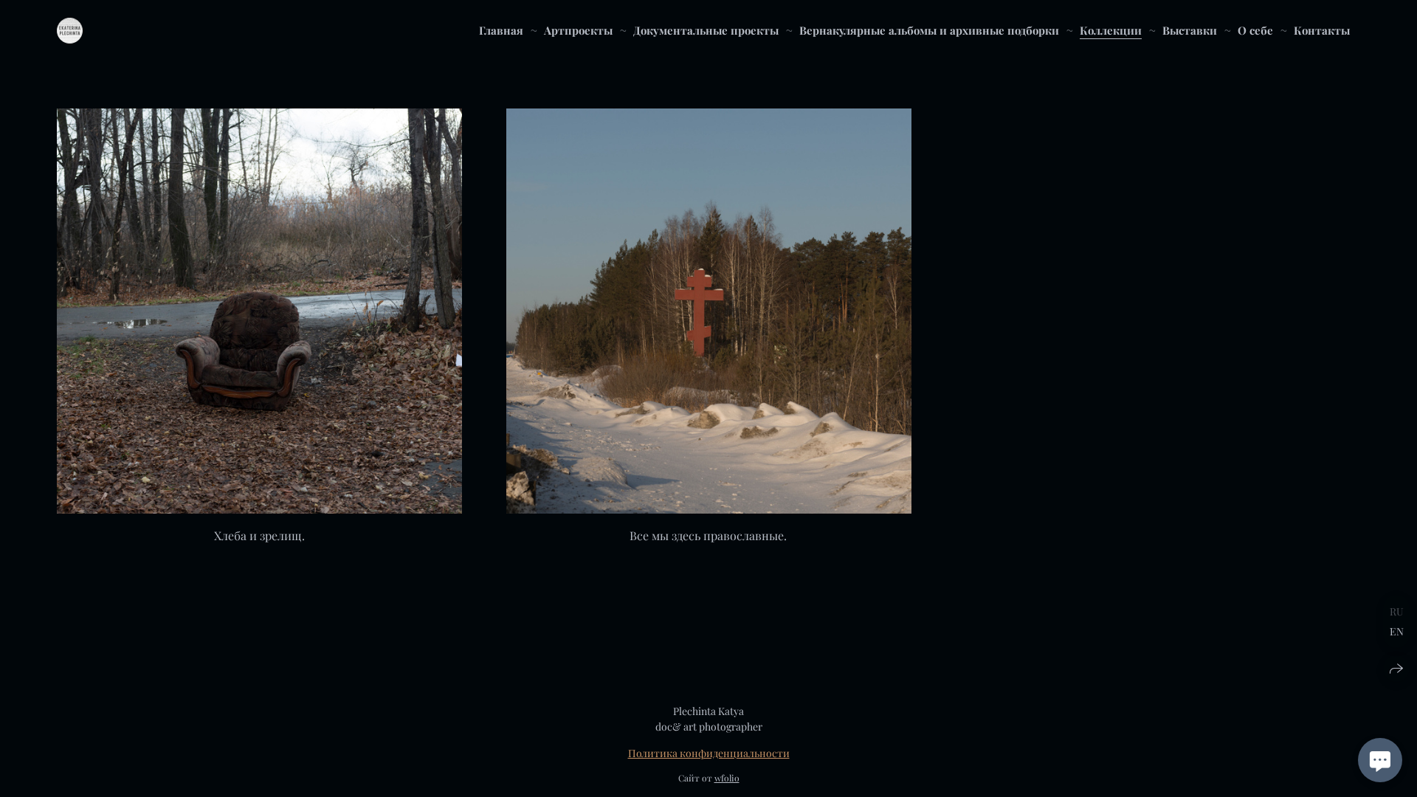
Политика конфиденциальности (709, 753)
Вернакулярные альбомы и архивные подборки (929, 30)
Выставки (1189, 30)
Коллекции (1111, 30)
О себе (1255, 30)
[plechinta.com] (70, 31)
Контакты (1322, 30)
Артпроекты (578, 30)
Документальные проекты (706, 30)
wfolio (726, 778)
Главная (501, 30)
